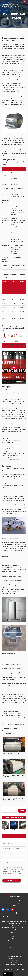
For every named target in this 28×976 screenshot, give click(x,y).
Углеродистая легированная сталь (14, 943)
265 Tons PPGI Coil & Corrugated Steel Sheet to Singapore (13, 776)
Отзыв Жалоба (14, 960)
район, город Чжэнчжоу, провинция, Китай (14, 921)
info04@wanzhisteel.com (14, 923)
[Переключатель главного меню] (24, 2)
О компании (14, 952)
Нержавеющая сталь (14, 940)
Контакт (14, 954)
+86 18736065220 (14, 925)
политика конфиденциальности (14, 956)
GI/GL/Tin (14, 936)
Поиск (22, 811)
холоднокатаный (12, 70)
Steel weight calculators (14, 962)
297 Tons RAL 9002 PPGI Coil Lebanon (12, 753)
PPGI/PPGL (14, 938)
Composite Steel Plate (14, 945)
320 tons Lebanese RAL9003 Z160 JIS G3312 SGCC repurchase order (13, 799)
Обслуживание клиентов (14, 958)
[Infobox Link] (5, 826)
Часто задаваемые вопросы (14, 964)
